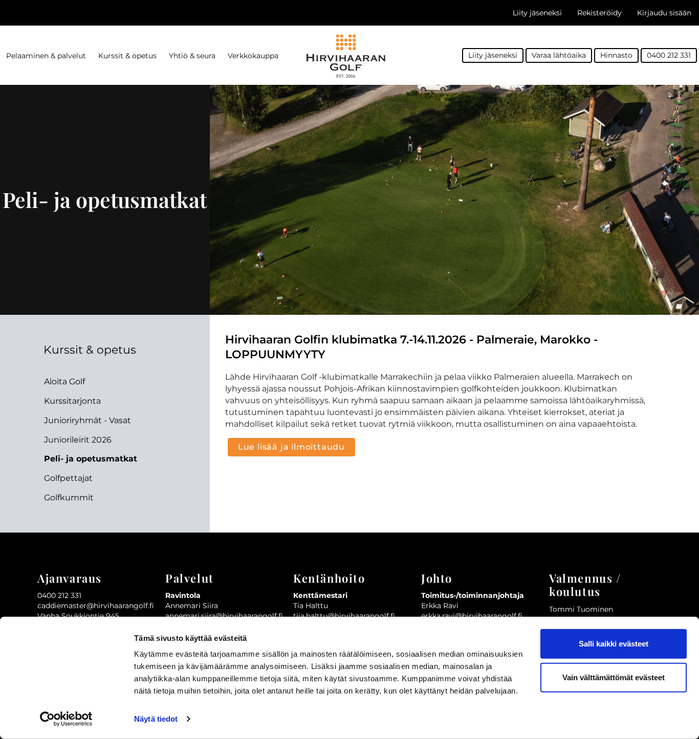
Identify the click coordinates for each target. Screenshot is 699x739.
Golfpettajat (68, 478)
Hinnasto (616, 55)
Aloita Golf (64, 381)
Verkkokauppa (253, 55)
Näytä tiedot (156, 718)
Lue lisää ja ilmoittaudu (291, 447)
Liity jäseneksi (537, 12)
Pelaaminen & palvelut (46, 55)
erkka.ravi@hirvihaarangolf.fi (471, 615)
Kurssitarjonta (72, 401)
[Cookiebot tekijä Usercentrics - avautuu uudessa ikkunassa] (66, 719)
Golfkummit (69, 497)
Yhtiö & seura (192, 55)
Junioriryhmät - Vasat (87, 420)
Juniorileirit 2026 (78, 440)
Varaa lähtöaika (559, 55)
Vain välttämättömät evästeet (613, 677)
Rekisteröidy (599, 12)
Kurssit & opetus (127, 55)
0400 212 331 (669, 55)
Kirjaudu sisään (664, 12)
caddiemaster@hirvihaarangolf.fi (95, 605)
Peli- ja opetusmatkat (90, 459)
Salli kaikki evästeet (613, 643)
